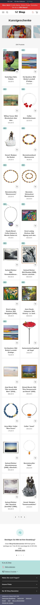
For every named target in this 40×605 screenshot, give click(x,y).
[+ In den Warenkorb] (17, 71)
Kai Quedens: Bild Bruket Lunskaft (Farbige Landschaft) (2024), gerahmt (29, 81)
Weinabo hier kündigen (7, 603)
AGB (9, 600)
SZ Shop (30, 1)
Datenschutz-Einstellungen (8, 598)
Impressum (28, 598)
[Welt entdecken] (3, 567)
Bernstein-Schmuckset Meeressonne (29, 194)
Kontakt (4, 600)
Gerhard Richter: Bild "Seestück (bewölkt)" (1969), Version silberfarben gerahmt (11, 506)
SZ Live (9, 1)
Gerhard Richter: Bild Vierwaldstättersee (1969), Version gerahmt (10, 274)
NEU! (5, 50)
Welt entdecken (10, 567)
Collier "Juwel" (29, 426)
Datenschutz (20, 598)
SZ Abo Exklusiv (19, 1)
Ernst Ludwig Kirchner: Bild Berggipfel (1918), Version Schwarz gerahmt (11, 313)
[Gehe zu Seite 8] (24, 517)
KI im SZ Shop (6, 562)
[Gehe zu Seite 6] (15, 517)
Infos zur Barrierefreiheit (18, 600)
